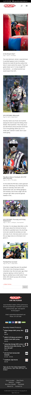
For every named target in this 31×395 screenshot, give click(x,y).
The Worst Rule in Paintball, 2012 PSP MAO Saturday (14, 177)
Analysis (14, 222)
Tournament (20, 222)
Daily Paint (14, 117)
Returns (11, 382)
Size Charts (20, 380)
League (18, 382)
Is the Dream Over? (9, 54)
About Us (10, 386)
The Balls (13, 55)
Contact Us (18, 386)
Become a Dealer (10, 384)
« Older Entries (7, 284)
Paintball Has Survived (10, 262)
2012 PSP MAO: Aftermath (11, 115)
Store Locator (10, 380)
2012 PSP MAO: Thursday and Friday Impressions (14, 220)
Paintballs (21, 384)
